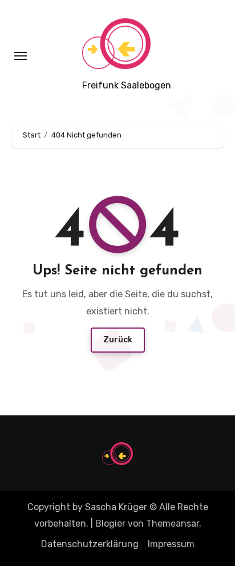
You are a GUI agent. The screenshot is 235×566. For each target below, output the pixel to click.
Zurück (117, 340)
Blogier (110, 523)
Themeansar (172, 523)
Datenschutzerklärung (90, 544)
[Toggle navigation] (20, 56)
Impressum (171, 544)
